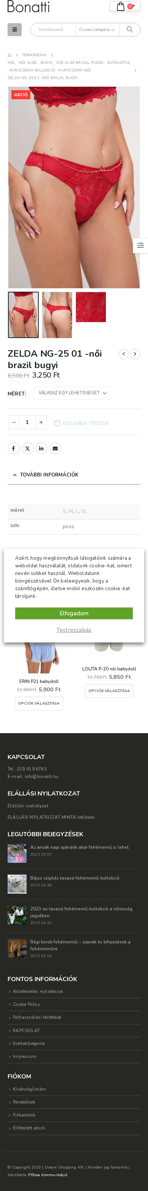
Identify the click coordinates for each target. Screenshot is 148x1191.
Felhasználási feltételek (37, 1017)
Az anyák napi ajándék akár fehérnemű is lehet (79, 847)
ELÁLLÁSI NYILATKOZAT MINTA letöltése (51, 817)
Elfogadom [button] (74, 613)
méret (16, 394)
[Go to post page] (17, 853)
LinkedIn (41, 448)
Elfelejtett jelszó (29, 1128)
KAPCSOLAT (26, 1030)
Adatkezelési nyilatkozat (38, 991)
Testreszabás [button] (74, 630)
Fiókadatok (24, 1115)
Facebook (14, 448)
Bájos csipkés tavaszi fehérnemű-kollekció (75, 878)
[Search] (130, 29)
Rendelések (24, 1102)
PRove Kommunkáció (47, 1175)
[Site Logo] (28, 6)
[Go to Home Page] (9, 55)
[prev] (123, 354)
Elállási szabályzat (28, 806)
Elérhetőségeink (29, 1043)
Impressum (24, 1056)
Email (55, 448)
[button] (15, 29)
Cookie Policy (26, 1004)
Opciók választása (39, 703)
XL (84, 511)
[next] (135, 354)
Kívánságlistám (29, 1089)
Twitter (28, 448)
